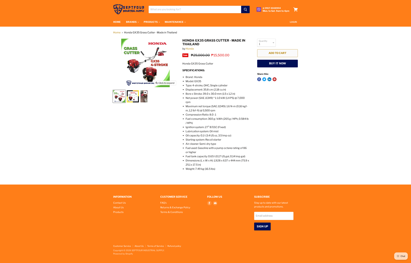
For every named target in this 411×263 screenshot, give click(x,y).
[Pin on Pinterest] (274, 79)
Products (118, 212)
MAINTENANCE (174, 22)
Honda (190, 48)
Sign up (262, 226)
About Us (118, 207)
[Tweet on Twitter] (264, 79)
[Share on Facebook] (259, 79)
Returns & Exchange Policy (175, 207)
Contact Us (119, 202)
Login (293, 22)
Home (117, 32)
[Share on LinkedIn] (269, 79)
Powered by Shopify (123, 253)
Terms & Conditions (171, 212)
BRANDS (131, 22)
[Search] (245, 9)
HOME (117, 22)
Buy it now (277, 63)
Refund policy (174, 246)
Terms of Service (155, 246)
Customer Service (122, 246)
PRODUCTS (151, 22)
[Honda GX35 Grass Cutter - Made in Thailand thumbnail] (119, 96)
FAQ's (163, 202)
